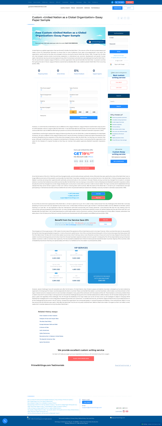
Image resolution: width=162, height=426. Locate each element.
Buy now (98, 197)
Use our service (84, 168)
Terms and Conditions (64, 418)
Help (105, 224)
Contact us (95, 2)
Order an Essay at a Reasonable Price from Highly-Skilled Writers (44, 408)
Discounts (79, 8)
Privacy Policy (74, 418)
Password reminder (119, 55)
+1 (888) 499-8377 (73, 195)
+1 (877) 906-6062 (73, 193)
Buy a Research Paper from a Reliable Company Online (42, 403)
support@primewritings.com (69, 198)
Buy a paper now (119, 161)
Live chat (129, 2)
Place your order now (81, 358)
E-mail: (112, 37)
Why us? (58, 2)
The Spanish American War (47, 339)
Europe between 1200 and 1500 (48, 324)
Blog (85, 2)
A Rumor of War (44, 327)
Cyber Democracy (45, 333)
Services (87, 8)
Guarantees (65, 2)
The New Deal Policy (45, 321)
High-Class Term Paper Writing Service (37, 411)
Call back (119, 82)
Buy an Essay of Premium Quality (63, 399)
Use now (105, 219)
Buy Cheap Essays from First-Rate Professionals (40, 401)
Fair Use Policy (90, 418)
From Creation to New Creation (48, 315)
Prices (73, 8)
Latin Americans (44, 330)
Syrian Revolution (45, 342)
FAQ (89, 2)
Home (29, 2)
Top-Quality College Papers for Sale (36, 409)
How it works (36, 2)
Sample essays (65, 8)
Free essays (79, 2)
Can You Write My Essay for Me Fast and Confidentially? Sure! (43, 413)
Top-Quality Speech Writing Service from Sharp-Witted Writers (62, 409)
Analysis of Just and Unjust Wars (49, 318)
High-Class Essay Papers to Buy (36, 406)
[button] (119, 64)
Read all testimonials (122, 365)
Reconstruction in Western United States (51, 336)
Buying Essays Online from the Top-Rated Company (41, 404)
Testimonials (95, 8)
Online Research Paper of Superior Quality (55, 406)
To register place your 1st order (118, 57)
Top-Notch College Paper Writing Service (65, 404)
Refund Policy (82, 418)
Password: (112, 44)
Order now (45, 2)
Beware (72, 2)
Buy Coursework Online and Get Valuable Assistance (41, 399)
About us (52, 2)
